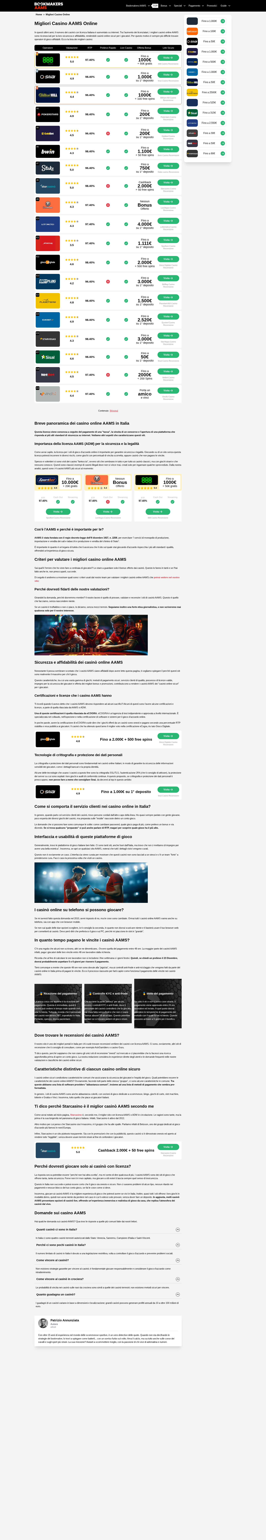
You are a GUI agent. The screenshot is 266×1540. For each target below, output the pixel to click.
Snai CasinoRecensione (168, 81)
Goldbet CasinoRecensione (168, 137)
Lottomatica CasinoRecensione (168, 228)
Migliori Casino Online (58, 14)
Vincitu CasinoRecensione (168, 398)
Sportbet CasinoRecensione (58, 518)
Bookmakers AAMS (136, 5)
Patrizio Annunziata (64, 1320)
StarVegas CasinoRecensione (168, 343)
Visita (166, 57)
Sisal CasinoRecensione (168, 361)
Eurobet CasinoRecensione (168, 324)
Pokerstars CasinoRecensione (168, 118)
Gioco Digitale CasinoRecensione (168, 266)
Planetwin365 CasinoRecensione (168, 304)
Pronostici (212, 5)
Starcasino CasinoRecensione (168, 190)
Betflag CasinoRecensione (168, 285)
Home (39, 14)
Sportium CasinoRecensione (168, 247)
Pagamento (194, 5)
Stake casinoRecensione (168, 172)
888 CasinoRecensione (168, 64)
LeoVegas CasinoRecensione (168, 209)
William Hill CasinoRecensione (168, 99)
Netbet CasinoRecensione (168, 379)
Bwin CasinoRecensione (168, 155)
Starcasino (76, 1114)
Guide (224, 5)
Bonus (164, 5)
